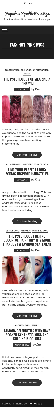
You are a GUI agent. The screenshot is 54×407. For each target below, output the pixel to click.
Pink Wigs (26, 70)
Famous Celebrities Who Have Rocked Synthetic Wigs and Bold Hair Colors (27, 334)
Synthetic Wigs (40, 70)
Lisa (37, 89)
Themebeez (34, 403)
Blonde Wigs (12, 230)
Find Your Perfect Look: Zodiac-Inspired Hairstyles (27, 171)
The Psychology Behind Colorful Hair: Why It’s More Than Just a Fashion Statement (27, 240)
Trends (27, 73)
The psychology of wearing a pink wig (27, 80)
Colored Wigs (12, 70)
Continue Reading (27, 154)
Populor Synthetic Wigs (27, 13)
